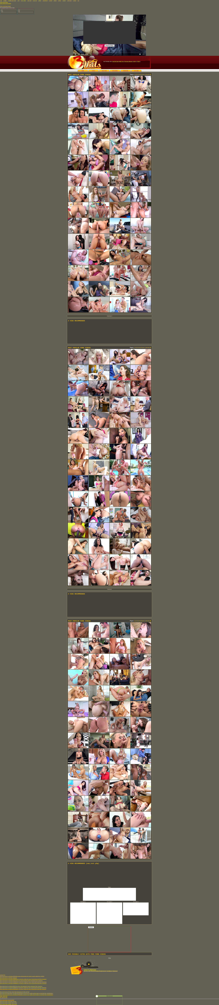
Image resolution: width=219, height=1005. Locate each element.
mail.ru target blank (4, 2)
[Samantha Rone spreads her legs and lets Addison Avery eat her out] (78, 458)
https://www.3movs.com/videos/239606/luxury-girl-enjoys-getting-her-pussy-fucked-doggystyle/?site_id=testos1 (23, 979)
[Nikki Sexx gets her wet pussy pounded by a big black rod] (99, 169)
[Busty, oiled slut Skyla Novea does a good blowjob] (120, 652)
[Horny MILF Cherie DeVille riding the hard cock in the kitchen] (99, 747)
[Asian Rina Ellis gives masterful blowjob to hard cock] (120, 122)
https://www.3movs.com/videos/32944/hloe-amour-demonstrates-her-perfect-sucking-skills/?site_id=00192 (22, 976)
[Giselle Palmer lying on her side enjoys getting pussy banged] (78, 364)
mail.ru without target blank (5, 3)
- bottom (64, 0)
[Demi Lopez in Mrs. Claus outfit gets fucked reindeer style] (78, 858)
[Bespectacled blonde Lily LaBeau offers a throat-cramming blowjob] (78, 668)
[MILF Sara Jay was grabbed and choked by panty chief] (78, 248)
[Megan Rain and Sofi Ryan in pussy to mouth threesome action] (99, 122)
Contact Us (86, 969)
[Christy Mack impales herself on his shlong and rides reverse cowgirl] (120, 731)
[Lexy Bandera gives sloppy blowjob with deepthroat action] (140, 779)
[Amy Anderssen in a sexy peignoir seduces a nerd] (140, 443)
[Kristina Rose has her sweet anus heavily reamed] (78, 217)
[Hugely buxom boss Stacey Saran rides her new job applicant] (99, 537)
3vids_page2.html (3, 996)
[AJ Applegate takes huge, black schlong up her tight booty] (120, 458)
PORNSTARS (125, 70)
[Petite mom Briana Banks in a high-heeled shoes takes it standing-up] (78, 521)
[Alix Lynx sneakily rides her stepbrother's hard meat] (99, 379)
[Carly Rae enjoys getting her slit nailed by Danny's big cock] (120, 411)
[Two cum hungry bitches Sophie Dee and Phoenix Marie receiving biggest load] (78, 122)
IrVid (134, 61)
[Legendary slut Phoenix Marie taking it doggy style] (120, 280)
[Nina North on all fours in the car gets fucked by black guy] (78, 232)
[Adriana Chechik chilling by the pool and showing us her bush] (78, 138)
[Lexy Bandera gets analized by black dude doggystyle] (99, 427)
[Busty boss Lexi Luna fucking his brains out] (99, 700)
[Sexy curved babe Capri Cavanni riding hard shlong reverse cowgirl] (120, 264)
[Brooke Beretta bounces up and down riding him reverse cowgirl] (78, 443)
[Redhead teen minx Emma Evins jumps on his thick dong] (78, 652)
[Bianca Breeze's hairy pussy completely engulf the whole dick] (140, 232)
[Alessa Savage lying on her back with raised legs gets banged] (140, 90)
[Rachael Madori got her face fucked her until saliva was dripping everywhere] (99, 521)
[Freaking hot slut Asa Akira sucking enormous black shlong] (120, 443)
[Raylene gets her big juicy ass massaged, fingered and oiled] (140, 264)
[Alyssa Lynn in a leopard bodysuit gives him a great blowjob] (99, 458)
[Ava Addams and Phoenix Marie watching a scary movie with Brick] (99, 296)
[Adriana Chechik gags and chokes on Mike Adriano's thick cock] (78, 810)
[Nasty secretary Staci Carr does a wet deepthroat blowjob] (140, 684)
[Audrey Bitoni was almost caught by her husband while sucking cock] (78, 427)
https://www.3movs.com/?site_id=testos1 (8, 977)
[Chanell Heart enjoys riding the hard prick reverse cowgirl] (140, 569)
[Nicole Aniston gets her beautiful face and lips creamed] (140, 169)
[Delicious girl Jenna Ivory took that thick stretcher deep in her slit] (99, 443)
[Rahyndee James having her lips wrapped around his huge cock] (140, 637)
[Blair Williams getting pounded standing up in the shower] (78, 154)
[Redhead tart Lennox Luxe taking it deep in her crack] (120, 311)
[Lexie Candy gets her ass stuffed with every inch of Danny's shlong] (140, 537)
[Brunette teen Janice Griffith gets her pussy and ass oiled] (140, 280)
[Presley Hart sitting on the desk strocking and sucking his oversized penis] (120, 521)
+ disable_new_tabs (12, 0)
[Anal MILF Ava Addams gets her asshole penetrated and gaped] (140, 716)
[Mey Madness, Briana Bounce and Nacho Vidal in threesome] (140, 201)
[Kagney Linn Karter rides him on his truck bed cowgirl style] (120, 232)
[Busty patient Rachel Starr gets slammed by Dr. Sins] (120, 154)
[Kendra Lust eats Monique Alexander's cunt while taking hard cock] (78, 379)
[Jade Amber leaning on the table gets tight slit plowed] (140, 795)
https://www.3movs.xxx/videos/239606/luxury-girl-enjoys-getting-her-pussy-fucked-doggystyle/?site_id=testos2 (23, 987)
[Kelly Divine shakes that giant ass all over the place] (99, 731)
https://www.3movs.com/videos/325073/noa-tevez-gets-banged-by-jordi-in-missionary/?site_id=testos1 (21, 980)
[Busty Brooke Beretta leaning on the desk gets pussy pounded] (78, 106)
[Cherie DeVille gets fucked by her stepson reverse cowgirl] (120, 427)
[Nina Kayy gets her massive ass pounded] (99, 668)
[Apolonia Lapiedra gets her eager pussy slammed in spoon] (120, 795)
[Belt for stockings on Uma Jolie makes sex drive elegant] (78, 506)
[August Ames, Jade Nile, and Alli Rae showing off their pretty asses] (99, 217)
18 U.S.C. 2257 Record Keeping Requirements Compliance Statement (101, 971)
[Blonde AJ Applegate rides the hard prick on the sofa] (140, 248)
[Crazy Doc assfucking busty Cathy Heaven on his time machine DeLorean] (140, 185)
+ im (78, 0)
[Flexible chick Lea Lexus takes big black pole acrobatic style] (120, 637)
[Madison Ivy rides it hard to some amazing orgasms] (120, 185)
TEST (138, 61)
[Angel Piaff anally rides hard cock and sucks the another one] (120, 810)
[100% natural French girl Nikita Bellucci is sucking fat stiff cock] (99, 106)
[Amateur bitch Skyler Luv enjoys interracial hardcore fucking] (140, 506)
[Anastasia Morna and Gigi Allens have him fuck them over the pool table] (99, 311)
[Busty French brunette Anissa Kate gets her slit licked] (120, 296)
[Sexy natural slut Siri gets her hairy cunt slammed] (140, 395)
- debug (55, 0)
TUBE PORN (104, 70)
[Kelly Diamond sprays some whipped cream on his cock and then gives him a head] (78, 747)
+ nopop (74, 0)
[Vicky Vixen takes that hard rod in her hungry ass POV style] (120, 395)
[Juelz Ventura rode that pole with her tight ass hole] (120, 842)
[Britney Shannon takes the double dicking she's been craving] (78, 637)
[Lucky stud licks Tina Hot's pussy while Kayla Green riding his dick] (78, 411)
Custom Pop (2, 974)
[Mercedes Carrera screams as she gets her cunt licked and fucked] (99, 652)
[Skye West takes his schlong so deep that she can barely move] (99, 716)
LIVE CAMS (136, 70)
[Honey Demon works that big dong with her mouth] (120, 858)
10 (150, 74)
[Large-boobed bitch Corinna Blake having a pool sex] (120, 474)
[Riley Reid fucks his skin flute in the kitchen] (120, 90)
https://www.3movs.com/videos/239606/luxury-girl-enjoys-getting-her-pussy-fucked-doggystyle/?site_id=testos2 (23, 981)
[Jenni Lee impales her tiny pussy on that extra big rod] (140, 106)
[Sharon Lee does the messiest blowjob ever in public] (78, 169)
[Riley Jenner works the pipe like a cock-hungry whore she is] (99, 364)
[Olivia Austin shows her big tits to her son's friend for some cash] (99, 763)
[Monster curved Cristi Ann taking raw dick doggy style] (78, 731)
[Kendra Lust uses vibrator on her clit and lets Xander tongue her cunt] (78, 826)
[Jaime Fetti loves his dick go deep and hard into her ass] (78, 474)
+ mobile (5, 0)
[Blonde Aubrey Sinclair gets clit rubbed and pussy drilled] (120, 585)
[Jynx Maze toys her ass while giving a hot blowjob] (99, 858)
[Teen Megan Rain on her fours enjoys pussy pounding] (99, 795)
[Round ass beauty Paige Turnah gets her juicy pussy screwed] (78, 311)
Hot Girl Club (115, 61)
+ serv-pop (69, 0)
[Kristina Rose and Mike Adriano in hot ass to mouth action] (99, 185)
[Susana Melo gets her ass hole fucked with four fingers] (99, 826)
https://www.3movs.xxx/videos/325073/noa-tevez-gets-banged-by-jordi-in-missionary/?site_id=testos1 (21, 986)
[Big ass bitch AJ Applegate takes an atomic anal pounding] (78, 90)
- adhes (39, 0)
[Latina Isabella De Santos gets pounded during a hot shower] (78, 553)
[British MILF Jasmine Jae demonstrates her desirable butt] (120, 700)
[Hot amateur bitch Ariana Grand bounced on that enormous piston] (99, 232)
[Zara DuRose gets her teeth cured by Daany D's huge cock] (120, 379)
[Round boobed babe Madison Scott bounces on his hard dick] (78, 763)
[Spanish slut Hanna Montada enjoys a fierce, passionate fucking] (120, 716)
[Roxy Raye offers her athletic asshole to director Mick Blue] (99, 842)
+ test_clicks (23, 0)
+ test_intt (35, 0)
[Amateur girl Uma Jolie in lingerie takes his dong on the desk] (140, 379)
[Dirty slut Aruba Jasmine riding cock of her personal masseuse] (120, 553)
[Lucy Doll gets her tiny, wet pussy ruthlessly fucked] (140, 364)
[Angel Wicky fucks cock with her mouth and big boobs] (140, 411)
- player (59, 0)
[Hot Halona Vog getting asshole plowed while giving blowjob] (99, 248)
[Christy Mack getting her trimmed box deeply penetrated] (99, 264)
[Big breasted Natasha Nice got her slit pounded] (140, 490)
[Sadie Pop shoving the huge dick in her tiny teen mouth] (99, 154)
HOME (83, 70)
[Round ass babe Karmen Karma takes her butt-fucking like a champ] (78, 395)
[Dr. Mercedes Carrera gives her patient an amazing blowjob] (140, 747)
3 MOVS (93, 70)
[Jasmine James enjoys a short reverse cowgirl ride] (120, 537)
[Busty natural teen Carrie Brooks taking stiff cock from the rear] (120, 490)
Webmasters (93, 969)
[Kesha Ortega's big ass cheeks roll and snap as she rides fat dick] (140, 311)
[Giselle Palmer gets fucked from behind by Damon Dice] (99, 810)
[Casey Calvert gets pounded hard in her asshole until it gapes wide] (140, 826)
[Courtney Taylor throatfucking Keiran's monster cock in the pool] (78, 684)
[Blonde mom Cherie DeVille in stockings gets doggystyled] (120, 248)
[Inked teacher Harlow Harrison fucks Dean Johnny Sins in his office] (78, 490)
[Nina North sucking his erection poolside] (120, 201)
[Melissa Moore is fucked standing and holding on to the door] (120, 169)
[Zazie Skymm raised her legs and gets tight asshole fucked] (99, 569)
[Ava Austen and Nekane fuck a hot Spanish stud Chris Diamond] (120, 364)
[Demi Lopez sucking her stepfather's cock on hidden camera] (140, 700)
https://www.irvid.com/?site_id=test (7, 991)
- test (18, 0)
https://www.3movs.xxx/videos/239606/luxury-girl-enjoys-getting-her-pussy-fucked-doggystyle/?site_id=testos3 (23, 989)
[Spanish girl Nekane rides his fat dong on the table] (78, 842)
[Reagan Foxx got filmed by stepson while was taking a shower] (120, 106)
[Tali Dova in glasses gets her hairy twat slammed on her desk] (99, 490)
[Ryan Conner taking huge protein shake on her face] (140, 652)
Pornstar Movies (128, 61)
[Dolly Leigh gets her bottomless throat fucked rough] (78, 585)
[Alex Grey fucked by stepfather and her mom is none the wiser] (99, 506)
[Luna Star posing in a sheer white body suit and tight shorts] (99, 553)
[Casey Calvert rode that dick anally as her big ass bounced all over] (140, 553)
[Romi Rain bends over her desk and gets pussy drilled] (99, 411)
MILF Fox (121, 61)
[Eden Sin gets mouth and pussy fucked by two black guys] (120, 138)
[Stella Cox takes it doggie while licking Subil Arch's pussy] (120, 684)
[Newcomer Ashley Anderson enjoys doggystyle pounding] (99, 585)
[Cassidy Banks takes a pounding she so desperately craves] (140, 458)
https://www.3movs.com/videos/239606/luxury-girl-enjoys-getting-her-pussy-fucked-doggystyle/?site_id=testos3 (23, 983)
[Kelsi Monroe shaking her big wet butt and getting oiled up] (140, 474)
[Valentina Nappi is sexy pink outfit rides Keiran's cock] (99, 90)
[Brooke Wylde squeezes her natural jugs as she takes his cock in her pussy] (78, 264)
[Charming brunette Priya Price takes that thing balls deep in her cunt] (78, 185)
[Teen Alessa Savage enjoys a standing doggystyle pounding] (140, 122)
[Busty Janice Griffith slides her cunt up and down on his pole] (140, 154)
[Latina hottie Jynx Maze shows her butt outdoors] (120, 506)
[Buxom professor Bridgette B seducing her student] (99, 779)
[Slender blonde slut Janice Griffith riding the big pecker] (78, 716)
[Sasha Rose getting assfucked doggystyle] (120, 569)
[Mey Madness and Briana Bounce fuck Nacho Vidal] (140, 427)
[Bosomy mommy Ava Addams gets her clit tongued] (78, 569)
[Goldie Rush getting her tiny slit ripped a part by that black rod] (140, 585)
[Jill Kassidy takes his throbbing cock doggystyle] (140, 217)
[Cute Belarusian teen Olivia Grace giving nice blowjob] (99, 684)
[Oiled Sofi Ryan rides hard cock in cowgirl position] (78, 280)
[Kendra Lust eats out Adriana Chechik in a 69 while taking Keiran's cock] (140, 858)
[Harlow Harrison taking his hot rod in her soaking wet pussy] (120, 217)
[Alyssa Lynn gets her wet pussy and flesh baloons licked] (120, 763)
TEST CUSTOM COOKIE (5, 6)
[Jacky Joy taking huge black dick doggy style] (78, 537)
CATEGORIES (115, 70)
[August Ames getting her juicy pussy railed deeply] (120, 779)
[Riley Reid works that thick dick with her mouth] (140, 731)
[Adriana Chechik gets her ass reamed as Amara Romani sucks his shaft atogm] (120, 668)
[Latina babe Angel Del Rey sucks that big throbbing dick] (120, 826)
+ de (1, 0)
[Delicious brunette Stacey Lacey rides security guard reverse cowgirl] (99, 395)
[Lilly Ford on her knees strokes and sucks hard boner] (99, 201)
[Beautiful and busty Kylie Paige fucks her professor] (99, 474)
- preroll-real (44, 0)
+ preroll (50, 0)
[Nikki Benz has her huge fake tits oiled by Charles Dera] (99, 637)
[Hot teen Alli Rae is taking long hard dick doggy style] (140, 668)
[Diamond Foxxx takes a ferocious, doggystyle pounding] (140, 810)
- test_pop (29, 0)
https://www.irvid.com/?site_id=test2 (22, 991)
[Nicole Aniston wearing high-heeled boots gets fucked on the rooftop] (140, 842)
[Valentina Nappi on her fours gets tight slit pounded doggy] (78, 795)
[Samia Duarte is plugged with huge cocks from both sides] (140, 296)
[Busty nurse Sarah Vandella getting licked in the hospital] (78, 201)
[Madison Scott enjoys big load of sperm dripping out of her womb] (99, 280)
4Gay (109, 958)
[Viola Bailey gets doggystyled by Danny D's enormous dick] (78, 296)
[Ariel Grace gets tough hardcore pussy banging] (140, 138)
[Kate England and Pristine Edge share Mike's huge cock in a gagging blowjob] (120, 747)
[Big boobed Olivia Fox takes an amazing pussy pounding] (78, 700)
